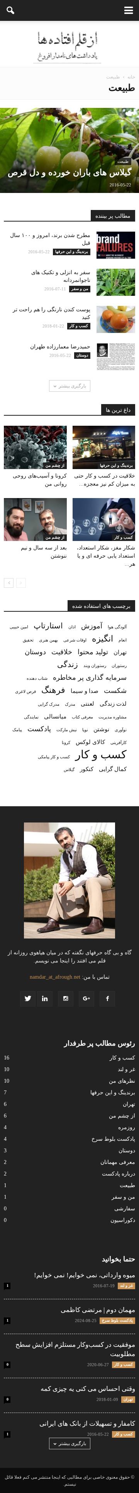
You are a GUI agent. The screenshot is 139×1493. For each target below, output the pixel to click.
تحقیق (28, 640)
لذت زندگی (113, 704)
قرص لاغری (25, 691)
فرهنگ (53, 690)
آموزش (91, 626)
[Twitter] (28, 999)
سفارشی (124, 1208)
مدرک (70, 704)
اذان (72, 627)
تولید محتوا (93, 652)
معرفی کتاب (82, 717)
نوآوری (121, 730)
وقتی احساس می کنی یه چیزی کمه (88, 1388)
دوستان (35, 652)
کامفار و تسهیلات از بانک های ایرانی (87, 1423)
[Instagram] (65, 999)
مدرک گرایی (48, 704)
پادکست (39, 729)
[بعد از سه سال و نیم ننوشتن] (35, 519)
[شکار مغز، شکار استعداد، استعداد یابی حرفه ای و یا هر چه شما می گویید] (104, 519)
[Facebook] (107, 999)
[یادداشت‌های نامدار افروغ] (69, 44)
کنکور (86, 769)
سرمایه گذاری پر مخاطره (90, 677)
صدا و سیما (84, 691)
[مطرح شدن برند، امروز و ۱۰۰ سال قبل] (69, 245)
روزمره (126, 1127)
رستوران (119, 666)
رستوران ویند (94, 666)
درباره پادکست (118, 1174)
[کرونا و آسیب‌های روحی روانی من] (35, 447)
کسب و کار (123, 537)
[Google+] (86, 999)
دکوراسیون (122, 1220)
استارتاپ (48, 626)
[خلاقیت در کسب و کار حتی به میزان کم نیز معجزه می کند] (104, 447)
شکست (115, 690)
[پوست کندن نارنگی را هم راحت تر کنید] (69, 319)
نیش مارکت (66, 730)
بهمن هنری (48, 640)
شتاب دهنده (37, 678)
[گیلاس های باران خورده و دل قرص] (69, 168)
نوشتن (101, 729)
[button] (11, 10)
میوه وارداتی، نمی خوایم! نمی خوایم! (84, 1275)
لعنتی (87, 704)
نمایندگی (31, 717)
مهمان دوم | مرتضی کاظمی (98, 1310)
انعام (123, 640)
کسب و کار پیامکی (54, 757)
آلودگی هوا (117, 627)
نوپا (85, 730)
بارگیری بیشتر (72, 386)
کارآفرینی (118, 743)
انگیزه (102, 639)
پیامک (17, 730)
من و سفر (123, 1197)
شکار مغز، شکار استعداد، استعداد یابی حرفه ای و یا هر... (106, 556)
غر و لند (126, 1069)
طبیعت (123, 161)
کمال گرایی (113, 769)
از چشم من (55, 465)
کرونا (66, 743)
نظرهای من (122, 1081)
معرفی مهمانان (117, 1162)
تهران (120, 652)
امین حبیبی (19, 627)
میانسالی (55, 716)
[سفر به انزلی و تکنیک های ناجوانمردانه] (69, 282)
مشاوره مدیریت (112, 717)
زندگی (67, 664)
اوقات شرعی (74, 640)
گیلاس (69, 770)
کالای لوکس (90, 742)
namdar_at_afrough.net (55, 977)
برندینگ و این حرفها (116, 465)
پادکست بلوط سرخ (113, 1139)
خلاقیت (61, 652)
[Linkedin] (45, 999)
